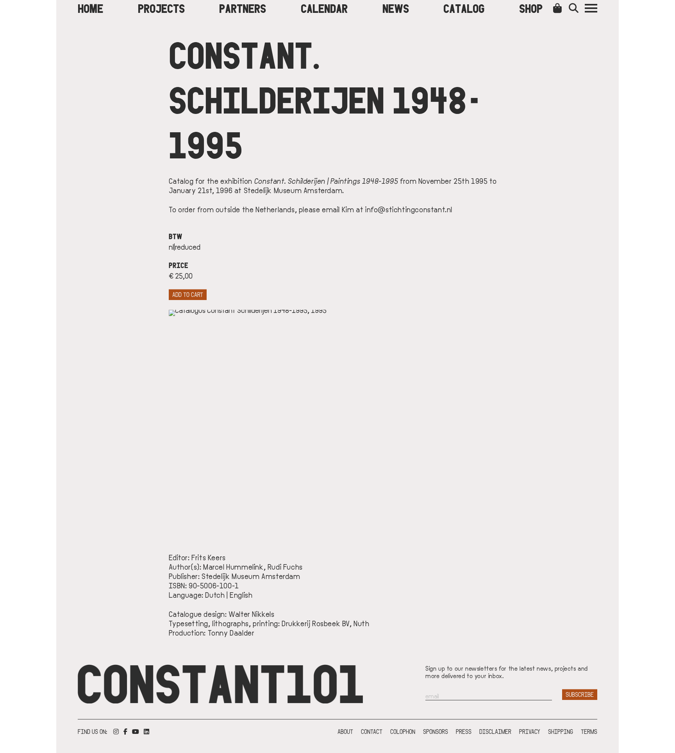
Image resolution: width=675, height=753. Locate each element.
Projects (161, 8)
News (395, 8)
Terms (589, 731)
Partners (242, 8)
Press (463, 731)
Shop (531, 8)
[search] (577, 8)
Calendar (324, 8)
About (345, 731)
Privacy (529, 731)
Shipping (560, 731)
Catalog (463, 8)
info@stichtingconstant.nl (408, 209)
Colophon (402, 731)
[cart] (559, 8)
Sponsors (435, 731)
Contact (371, 731)
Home (90, 8)
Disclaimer (495, 731)
